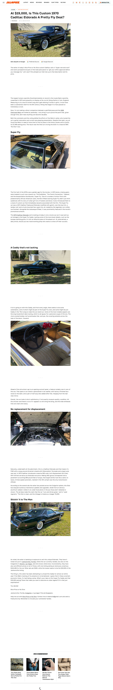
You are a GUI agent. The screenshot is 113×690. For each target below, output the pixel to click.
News (32, 2)
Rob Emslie (14, 20)
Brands (46, 2)
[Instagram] (89, 2)
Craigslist (68, 55)
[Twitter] (83, 2)
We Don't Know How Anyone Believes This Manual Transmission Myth (48, 676)
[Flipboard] (80, 2)
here (37, 593)
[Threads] (86, 2)
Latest (25, 2)
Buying (63, 2)
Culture (13, 9)
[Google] (93, 2)
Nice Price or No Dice (23, 9)
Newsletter (105, 2)
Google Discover (48, 61)
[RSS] (96, 2)
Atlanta (22, 564)
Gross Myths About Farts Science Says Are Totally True (32, 674)
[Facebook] (73, 2)
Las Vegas (28, 564)
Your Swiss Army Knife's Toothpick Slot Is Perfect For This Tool (16, 675)
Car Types (55, 2)
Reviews (39, 2)
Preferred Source (34, 61)
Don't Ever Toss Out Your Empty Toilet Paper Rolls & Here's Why (64, 675)
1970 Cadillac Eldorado (21, 215)
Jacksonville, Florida (29, 561)
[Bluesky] (76, 2)
